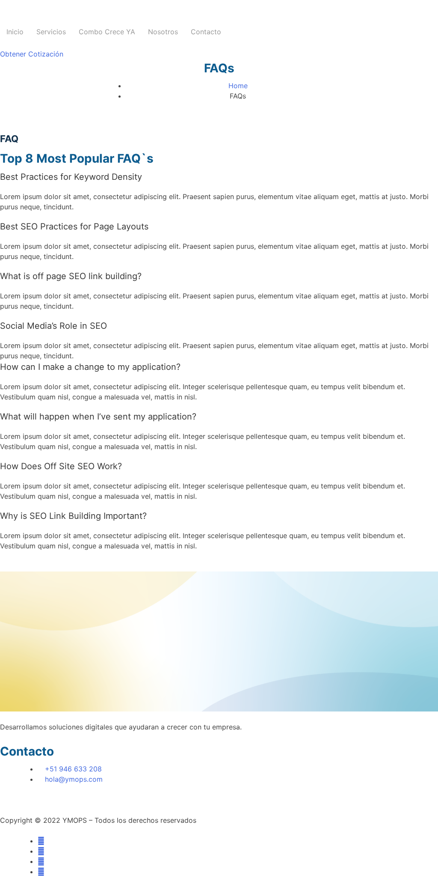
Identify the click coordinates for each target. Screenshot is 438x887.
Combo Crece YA (107, 31)
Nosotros (163, 31)
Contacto (206, 31)
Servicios (51, 31)
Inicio (15, 31)
